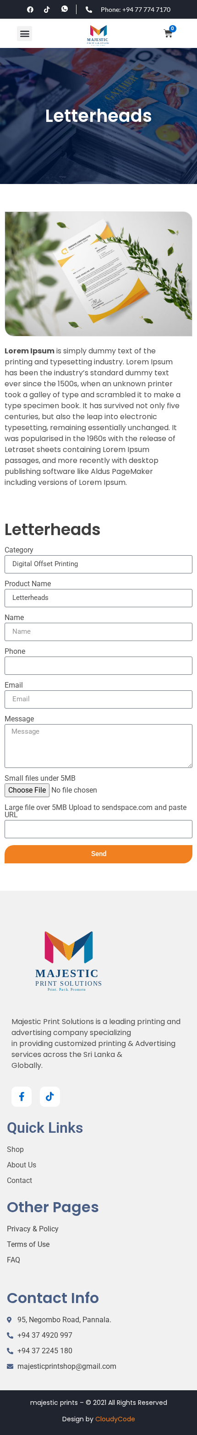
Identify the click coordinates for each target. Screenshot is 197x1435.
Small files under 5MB (40, 779)
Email (14, 685)
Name (14, 618)
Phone (15, 652)
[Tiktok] (50, 1097)
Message (19, 719)
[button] (24, 33)
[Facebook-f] (21, 1097)
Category (19, 550)
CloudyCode (115, 1419)
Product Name (28, 584)
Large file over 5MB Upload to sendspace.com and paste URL (95, 811)
